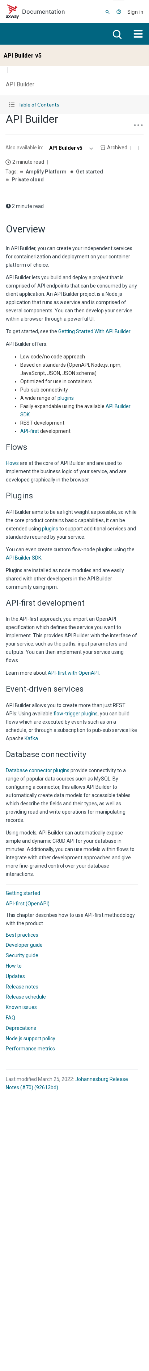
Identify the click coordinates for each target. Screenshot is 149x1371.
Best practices (22, 935)
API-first (29, 431)
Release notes (22, 987)
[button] (74, 104)
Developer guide (24, 945)
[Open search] (116, 33)
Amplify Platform (46, 172)
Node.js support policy (30, 1038)
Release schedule (26, 997)
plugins (66, 398)
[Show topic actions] (138, 125)
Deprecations (21, 1028)
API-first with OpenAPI (73, 673)
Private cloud (28, 179)
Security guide (22, 955)
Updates (15, 976)
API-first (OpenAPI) (28, 903)
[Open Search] (107, 11)
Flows (12, 463)
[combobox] (70, 147)
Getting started (23, 893)
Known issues (21, 1007)
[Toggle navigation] (138, 33)
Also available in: (24, 147)
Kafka (31, 738)
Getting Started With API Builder (94, 331)
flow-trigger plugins (76, 713)
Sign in (135, 12)
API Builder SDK (23, 558)
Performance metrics (30, 1048)
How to (14, 966)
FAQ (10, 1018)
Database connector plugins (37, 770)
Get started (89, 172)
